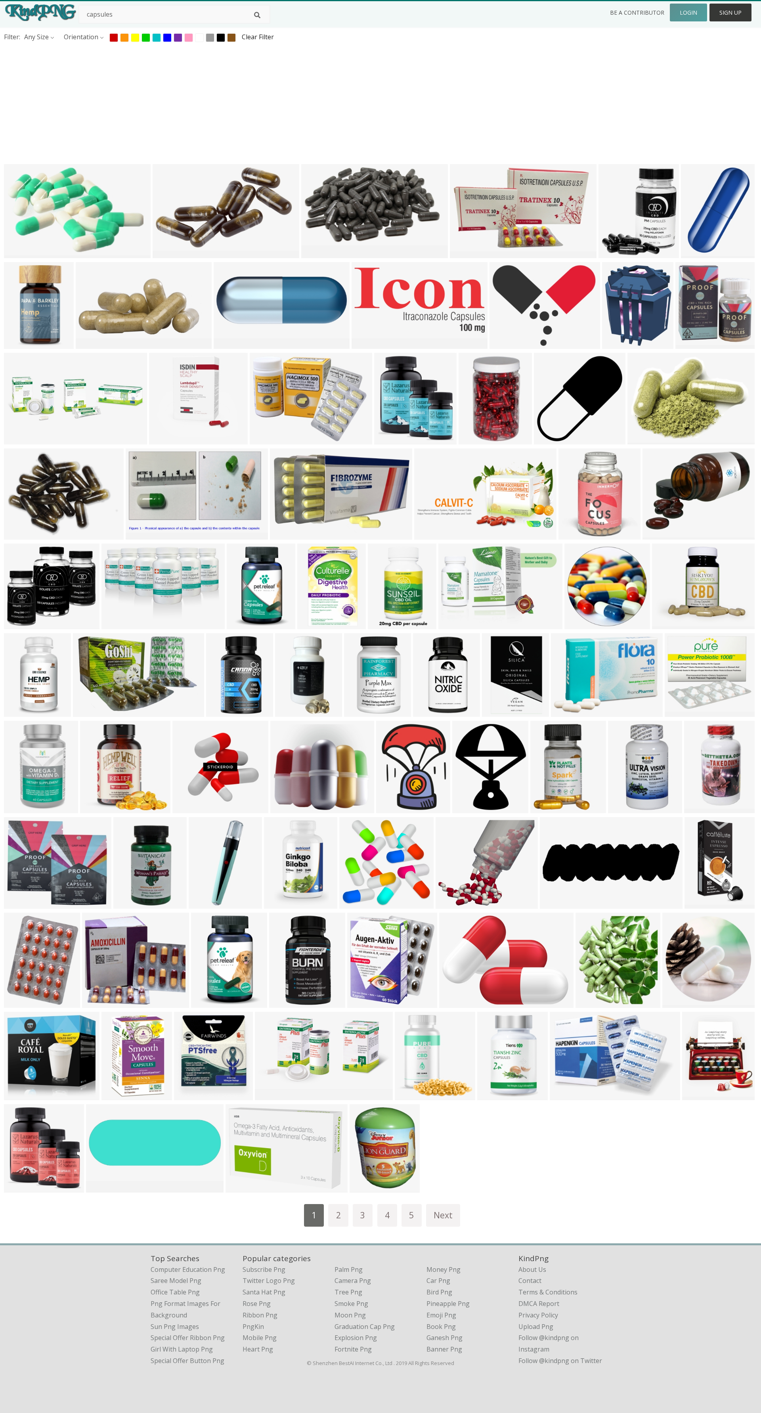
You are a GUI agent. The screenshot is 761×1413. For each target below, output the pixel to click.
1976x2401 (620, 344)
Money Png (443, 1269)
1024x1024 (171, 253)
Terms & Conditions (547, 1292)
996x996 (667, 624)
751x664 (97, 1003)
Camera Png (353, 1280)
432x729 (203, 904)
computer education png (188, 1269)
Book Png (441, 1326)
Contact (529, 1280)
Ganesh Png (444, 1337)
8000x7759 (357, 904)
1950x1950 (392, 439)
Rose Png (257, 1303)
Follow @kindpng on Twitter (560, 1360)
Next (443, 1215)
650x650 (613, 253)
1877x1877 (552, 439)
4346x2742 (315, 624)
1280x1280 (699, 253)
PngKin (253, 1326)
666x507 (565, 1095)
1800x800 (230, 344)
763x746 (579, 624)
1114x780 (241, 1187)
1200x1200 (119, 624)
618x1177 (285, 1003)
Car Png (438, 1280)
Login (688, 12)
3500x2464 (457, 1003)
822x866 (362, 1003)
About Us (532, 1269)
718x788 (573, 534)
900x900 (90, 344)
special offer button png (187, 1360)
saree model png (176, 1280)
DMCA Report (538, 1303)
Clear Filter (258, 37)
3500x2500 (22, 534)
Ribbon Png (260, 1315)
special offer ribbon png (188, 1337)
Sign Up (730, 12)
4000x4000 (22, 344)
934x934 (677, 1003)
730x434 (465, 253)
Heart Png (258, 1349)
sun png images (175, 1326)
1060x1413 (293, 712)
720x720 (101, 1187)
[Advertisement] (238, 102)
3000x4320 (245, 624)
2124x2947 (209, 1003)
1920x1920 (569, 712)
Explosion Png (356, 1337)
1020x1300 (22, 1095)
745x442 (140, 534)
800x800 (366, 344)
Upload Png (535, 1326)
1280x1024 (362, 712)
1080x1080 (702, 808)
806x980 (467, 808)
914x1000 (591, 1003)
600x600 (383, 624)
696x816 (116, 1095)
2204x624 (556, 904)
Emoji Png (441, 1315)
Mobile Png (260, 1337)
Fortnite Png (353, 1349)
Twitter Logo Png (269, 1280)
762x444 (285, 534)
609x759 (19, 1003)
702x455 (19, 253)
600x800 (697, 1095)
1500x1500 (683, 712)
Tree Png (348, 1292)
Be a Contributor (637, 12)
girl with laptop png (182, 1349)
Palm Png (349, 1269)
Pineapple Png (448, 1303)
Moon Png (350, 1315)
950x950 (285, 808)
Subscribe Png (264, 1269)
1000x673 (643, 439)
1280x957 (266, 439)
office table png (175, 1292)
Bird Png (439, 1292)
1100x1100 (660, 534)
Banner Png (444, 1349)
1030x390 (20, 439)
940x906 (187, 808)
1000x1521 (693, 344)
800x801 (504, 344)
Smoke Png (351, 1303)
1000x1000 (167, 439)
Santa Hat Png (264, 1292)
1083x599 (317, 253)
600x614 (473, 439)
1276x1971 (282, 904)
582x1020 (493, 1095)
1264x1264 (548, 808)
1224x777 (89, 712)
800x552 (453, 624)
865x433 (429, 534)
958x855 (450, 904)
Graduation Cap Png (365, 1326)
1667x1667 (22, 712)
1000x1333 (431, 712)
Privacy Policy (538, 1315)
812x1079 (366, 1187)
